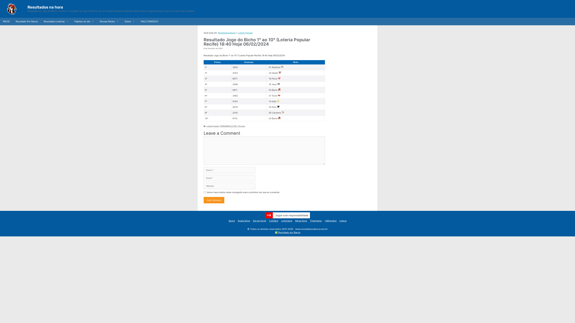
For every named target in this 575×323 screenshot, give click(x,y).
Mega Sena (301, 220)
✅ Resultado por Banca (287, 232)
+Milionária (330, 220)
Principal (241, 126)
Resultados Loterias (54, 21)
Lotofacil (273, 220)
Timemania (316, 220)
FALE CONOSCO (149, 21)
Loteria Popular (245, 33)
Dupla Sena (244, 220)
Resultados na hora (45, 7)
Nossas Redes (107, 21)
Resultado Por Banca (27, 21)
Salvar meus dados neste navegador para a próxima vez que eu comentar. (243, 192)
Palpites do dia (82, 21)
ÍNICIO (6, 21)
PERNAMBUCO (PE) (228, 126)
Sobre (128, 21)
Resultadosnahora (227, 33)
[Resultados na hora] (15, 8)
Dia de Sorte (259, 220)
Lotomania (286, 220)
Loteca (342, 220)
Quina (232, 220)
